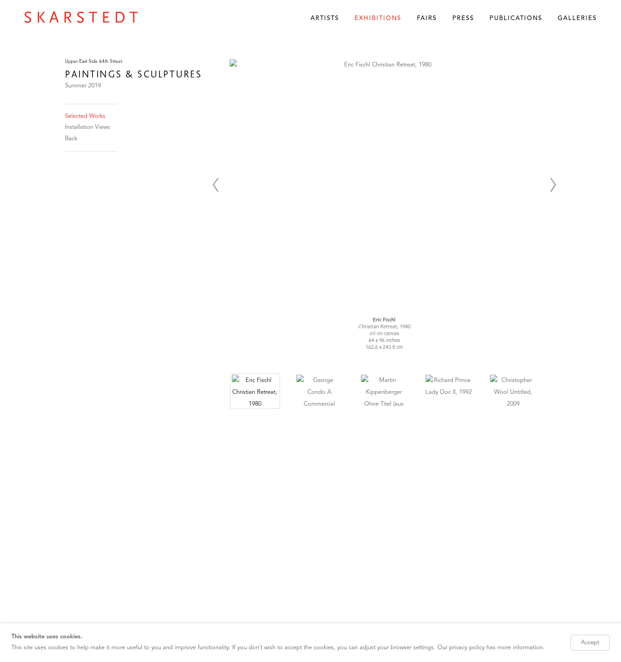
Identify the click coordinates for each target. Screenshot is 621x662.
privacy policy (467, 648)
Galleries (577, 18)
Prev (215, 185)
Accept (590, 643)
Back (71, 139)
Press (463, 18)
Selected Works (85, 116)
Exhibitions (378, 18)
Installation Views (87, 127)
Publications (516, 18)
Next (553, 185)
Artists (324, 18)
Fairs (427, 18)
